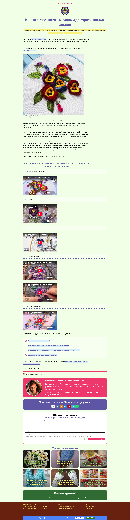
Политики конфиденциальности (83, 436)
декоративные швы (38, 39)
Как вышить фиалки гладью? (39, 341)
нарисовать (77, 361)
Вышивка (62, 30)
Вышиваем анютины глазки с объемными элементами (48, 346)
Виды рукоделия (52, 30)
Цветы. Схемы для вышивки (73, 33)
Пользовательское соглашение (66, 506)
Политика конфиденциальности (66, 508)
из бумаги (68, 361)
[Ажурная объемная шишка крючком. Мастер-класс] (65, 478)
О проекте (88, 504)
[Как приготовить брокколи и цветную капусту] (36, 459)
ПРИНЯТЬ (90, 518)
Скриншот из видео (34, 117)
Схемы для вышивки (99, 30)
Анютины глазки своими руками (34, 30)
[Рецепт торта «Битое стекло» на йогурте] (93, 459)
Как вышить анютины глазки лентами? (42, 355)
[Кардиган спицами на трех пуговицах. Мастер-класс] (36, 478)
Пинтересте (68, 498)
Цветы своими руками (55, 33)
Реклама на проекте (91, 506)
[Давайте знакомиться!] (34, 388)
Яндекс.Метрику (67, 518)
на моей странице (95, 392)
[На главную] (65, 14)
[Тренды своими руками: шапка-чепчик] (65, 459)
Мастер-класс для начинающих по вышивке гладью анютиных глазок (54, 350)
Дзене (51, 498)
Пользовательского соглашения (66, 436)
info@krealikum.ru (42, 508)
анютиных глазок (30, 50)
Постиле (87, 498)
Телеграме (78, 498)
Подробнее (79, 518)
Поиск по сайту (90, 508)
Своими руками (86, 30)
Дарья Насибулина (42, 506)
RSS (87, 509)
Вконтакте (58, 498)
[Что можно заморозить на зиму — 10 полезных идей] (93, 478)
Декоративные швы (73, 30)
